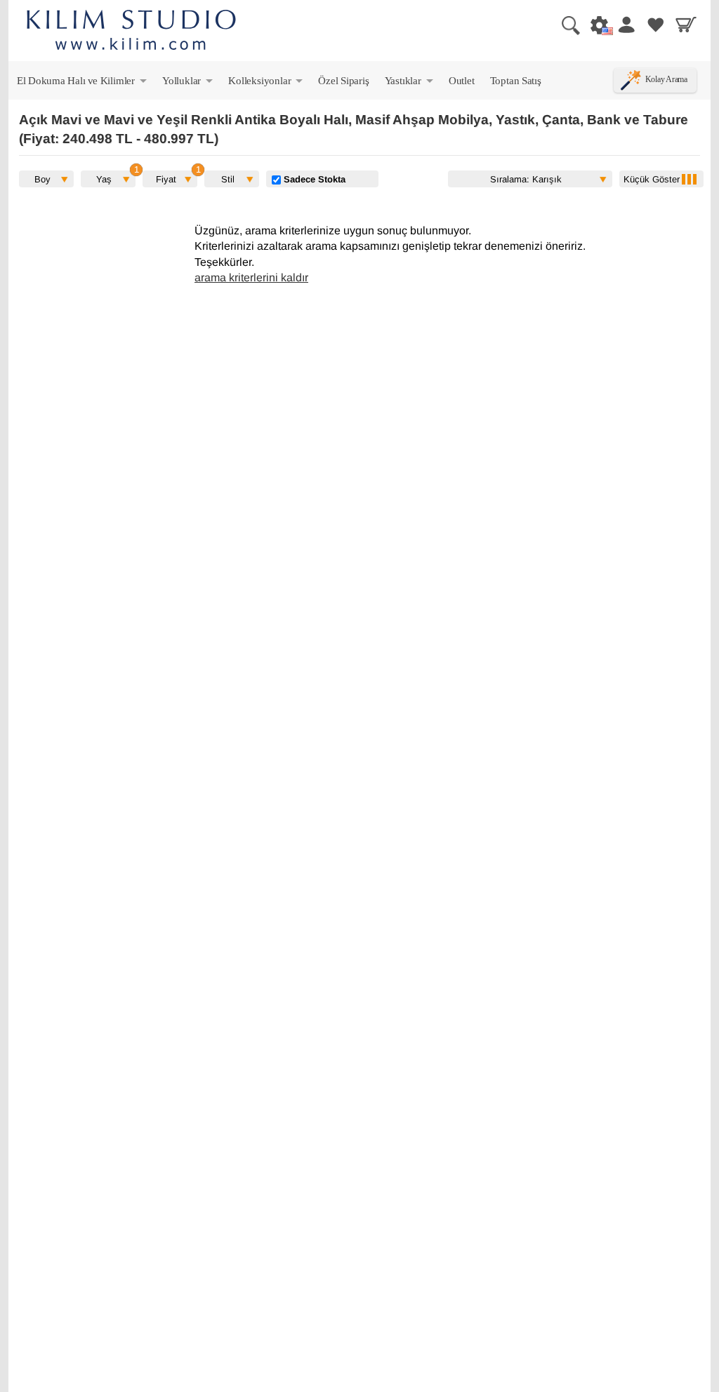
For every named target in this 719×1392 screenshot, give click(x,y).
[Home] (131, 32)
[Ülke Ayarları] (595, 24)
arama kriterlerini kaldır (251, 277)
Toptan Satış (515, 80)
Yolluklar (188, 83)
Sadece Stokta (313, 179)
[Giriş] (625, 24)
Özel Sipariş (343, 80)
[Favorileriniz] (655, 24)
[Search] (565, 24)
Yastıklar (410, 83)
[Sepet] (686, 24)
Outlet (462, 80)
